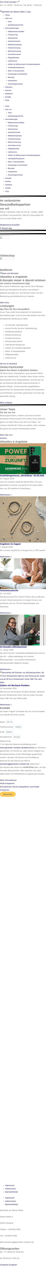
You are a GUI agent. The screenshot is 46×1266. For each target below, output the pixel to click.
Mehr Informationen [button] (8, 780)
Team (10, 21)
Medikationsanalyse (15, 44)
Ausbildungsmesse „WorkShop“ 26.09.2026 (22, 475)
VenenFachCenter (14, 41)
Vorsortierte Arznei (14, 54)
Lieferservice (12, 61)
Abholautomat (13, 38)
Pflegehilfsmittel (13, 58)
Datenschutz (5, 741)
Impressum (9, 1185)
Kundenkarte (12, 80)
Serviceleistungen (12, 28)
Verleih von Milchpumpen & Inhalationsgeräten (24, 64)
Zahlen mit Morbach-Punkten (14, 685)
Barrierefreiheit (11, 1192)
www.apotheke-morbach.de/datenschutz (17, 748)
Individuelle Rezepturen (16, 67)
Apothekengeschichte (15, 25)
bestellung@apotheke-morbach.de (14, 764)
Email (2, 732)
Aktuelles (8, 87)
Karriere (8, 90)
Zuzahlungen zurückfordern (17, 74)
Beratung (11, 77)
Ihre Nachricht (6, 737)
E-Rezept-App (13, 35)
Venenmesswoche (9, 590)
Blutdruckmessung (14, 51)
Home (7, 15)
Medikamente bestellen (16, 31)
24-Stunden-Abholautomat (13, 647)
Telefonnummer (7, 727)
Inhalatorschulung (14, 48)
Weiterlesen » (6, 495)
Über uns (8, 18)
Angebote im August (10, 544)
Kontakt (8, 97)
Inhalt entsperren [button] (7, 783)
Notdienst (9, 94)
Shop (7, 100)
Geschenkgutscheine (15, 84)
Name (2, 722)
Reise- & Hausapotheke (16, 71)
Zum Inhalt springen (8, 2)
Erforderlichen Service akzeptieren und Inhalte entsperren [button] (19, 788)
